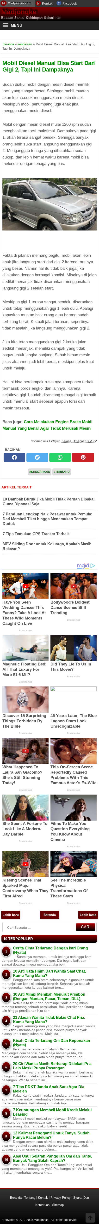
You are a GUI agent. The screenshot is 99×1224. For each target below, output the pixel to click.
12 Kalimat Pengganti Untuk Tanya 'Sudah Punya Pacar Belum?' (51, 1135)
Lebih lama (88, 915)
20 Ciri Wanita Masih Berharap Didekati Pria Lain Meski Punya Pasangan (52, 1066)
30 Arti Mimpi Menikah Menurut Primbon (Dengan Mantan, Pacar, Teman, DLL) (49, 996)
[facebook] (14, 457)
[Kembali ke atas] (90, 1218)
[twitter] (37, 457)
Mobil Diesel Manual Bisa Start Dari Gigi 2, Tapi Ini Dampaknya (48, 66)
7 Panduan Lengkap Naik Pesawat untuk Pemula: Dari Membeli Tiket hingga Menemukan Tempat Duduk (47, 519)
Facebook (69, 3)
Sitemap (58, 1205)
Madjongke (19, 12)
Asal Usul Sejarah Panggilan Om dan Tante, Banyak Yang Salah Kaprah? (52, 1158)
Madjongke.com (19, 3)
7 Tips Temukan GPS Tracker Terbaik (36, 534)
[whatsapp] (60, 457)
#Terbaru (62, 472)
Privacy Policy (60, 1197)
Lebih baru (11, 915)
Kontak (47, 3)
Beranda (49, 915)
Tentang (29, 1197)
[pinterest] (83, 457)
